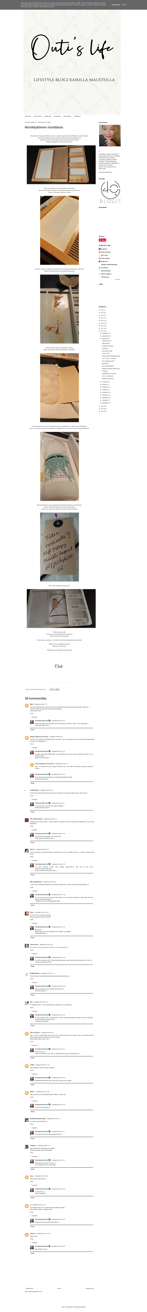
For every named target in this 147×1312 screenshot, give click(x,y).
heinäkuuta (105, 387)
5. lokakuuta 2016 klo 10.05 (41, 912)
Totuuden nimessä (106, 341)
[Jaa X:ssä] (54, 689)
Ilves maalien (62, 271)
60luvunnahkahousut (36, 882)
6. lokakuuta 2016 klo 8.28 (58, 1049)
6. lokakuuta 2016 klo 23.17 (53, 1118)
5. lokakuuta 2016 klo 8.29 (58, 720)
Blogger (84, 1307)
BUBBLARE (47, 116)
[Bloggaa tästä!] (52, 689)
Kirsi (31, 1002)
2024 (102, 310)
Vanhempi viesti (90, 1288)
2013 (102, 411)
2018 (102, 325)
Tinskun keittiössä (106, 274)
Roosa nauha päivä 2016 (108, 361)
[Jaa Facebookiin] (57, 689)
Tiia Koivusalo (34, 944)
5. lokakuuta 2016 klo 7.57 (40, 704)
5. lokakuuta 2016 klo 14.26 (40, 1002)
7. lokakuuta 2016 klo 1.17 (58, 1131)
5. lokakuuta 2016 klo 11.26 (58, 894)
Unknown (33, 1233)
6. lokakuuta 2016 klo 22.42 (58, 1104)
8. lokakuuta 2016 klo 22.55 (58, 1219)
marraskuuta (105, 336)
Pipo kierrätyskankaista (108, 366)
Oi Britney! (105, 371)
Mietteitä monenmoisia (108, 378)
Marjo (32, 912)
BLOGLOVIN (37, 116)
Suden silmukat (105, 258)
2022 (102, 315)
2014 (102, 409)
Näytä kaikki (117, 279)
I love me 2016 (106, 353)
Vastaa (31, 713)
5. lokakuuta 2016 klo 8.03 (56, 736)
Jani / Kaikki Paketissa (36, 819)
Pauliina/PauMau (34, 973)
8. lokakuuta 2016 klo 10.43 (41, 1176)
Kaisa (31, 1176)
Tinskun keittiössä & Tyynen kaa (39, 737)
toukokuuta (105, 392)
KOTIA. (32, 1092)
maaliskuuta (105, 397)
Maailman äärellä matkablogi (109, 264)
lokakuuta (105, 338)
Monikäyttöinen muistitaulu (109, 373)
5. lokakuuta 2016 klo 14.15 (47, 973)
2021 (102, 318)
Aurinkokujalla (34, 790)
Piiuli (31, 704)
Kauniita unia (105, 363)
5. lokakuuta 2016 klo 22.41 (58, 1015)
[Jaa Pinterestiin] (59, 689)
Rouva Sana (104, 255)
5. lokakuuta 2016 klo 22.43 (58, 774)
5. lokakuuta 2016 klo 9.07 (61, 763)
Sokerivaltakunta (106, 271)
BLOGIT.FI (28, 116)
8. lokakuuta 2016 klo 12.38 (39, 1205)
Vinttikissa (33, 1145)
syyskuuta (105, 382)
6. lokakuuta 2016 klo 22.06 (42, 1091)
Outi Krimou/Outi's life (41, 721)
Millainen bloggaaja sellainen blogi (111, 368)
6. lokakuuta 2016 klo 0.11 (47, 1032)
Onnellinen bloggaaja (107, 346)
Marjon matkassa (106, 252)
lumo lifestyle (104, 268)
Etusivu (59, 1288)
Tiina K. (32, 849)
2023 (102, 312)
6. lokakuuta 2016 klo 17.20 (42, 1065)
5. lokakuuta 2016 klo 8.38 (50, 819)
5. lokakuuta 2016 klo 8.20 (46, 790)
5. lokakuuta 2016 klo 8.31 (58, 803)
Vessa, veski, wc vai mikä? (109, 358)
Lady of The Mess (35, 1032)
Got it (124, 5)
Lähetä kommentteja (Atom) (35, 1291)
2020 (102, 320)
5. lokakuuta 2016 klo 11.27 (58, 927)
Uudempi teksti (29, 1288)
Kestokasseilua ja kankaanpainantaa (111, 356)
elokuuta (104, 384)
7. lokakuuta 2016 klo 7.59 (58, 1160)
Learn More (116, 5)
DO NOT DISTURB (107, 376)
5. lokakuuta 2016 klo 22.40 (58, 986)
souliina (32, 1065)
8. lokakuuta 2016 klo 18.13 (43, 1233)
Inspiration (104, 249)
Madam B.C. (104, 261)
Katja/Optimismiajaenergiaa (38, 1118)
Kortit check (105, 348)
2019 (102, 323)
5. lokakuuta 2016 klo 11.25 (58, 864)
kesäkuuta (105, 389)
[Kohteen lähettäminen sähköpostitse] (50, 689)
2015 (102, 406)
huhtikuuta (105, 395)
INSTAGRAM (67, 116)
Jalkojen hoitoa (106, 343)
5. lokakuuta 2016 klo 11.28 (58, 957)
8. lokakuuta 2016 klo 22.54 (58, 1189)
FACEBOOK (57, 116)
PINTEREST (77, 116)
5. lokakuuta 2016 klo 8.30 (58, 751)
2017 (102, 328)
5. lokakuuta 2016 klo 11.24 (58, 833)
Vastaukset (34, 717)
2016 (102, 331)
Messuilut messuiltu (107, 351)
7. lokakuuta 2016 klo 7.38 (43, 1145)
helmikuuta (105, 400)
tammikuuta (105, 403)
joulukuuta (105, 333)
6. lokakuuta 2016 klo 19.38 (58, 1077)
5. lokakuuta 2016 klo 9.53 (49, 882)
